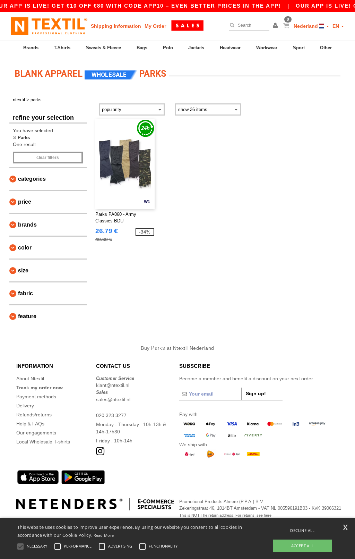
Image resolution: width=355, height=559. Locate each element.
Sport (299, 47)
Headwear (230, 47)
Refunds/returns (34, 414)
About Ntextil (30, 378)
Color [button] (25, 248)
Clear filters (47, 157)
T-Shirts (62, 47)
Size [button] (23, 270)
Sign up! (256, 393)
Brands (30, 47)
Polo (168, 47)
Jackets (196, 47)
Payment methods (36, 396)
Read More (104, 535)
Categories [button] (32, 179)
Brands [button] (27, 225)
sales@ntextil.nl (113, 399)
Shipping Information (116, 26)
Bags (142, 47)
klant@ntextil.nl (112, 385)
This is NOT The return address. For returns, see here (225, 515)
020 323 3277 (111, 415)
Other (326, 47)
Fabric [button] (25, 293)
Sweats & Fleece (103, 47)
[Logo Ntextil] (49, 26)
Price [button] (24, 202)
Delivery (25, 405)
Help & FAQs (30, 423)
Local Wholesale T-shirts (43, 441)
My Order (155, 26)
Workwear (266, 47)
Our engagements (36, 432)
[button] (276, 26)
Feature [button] (27, 316)
